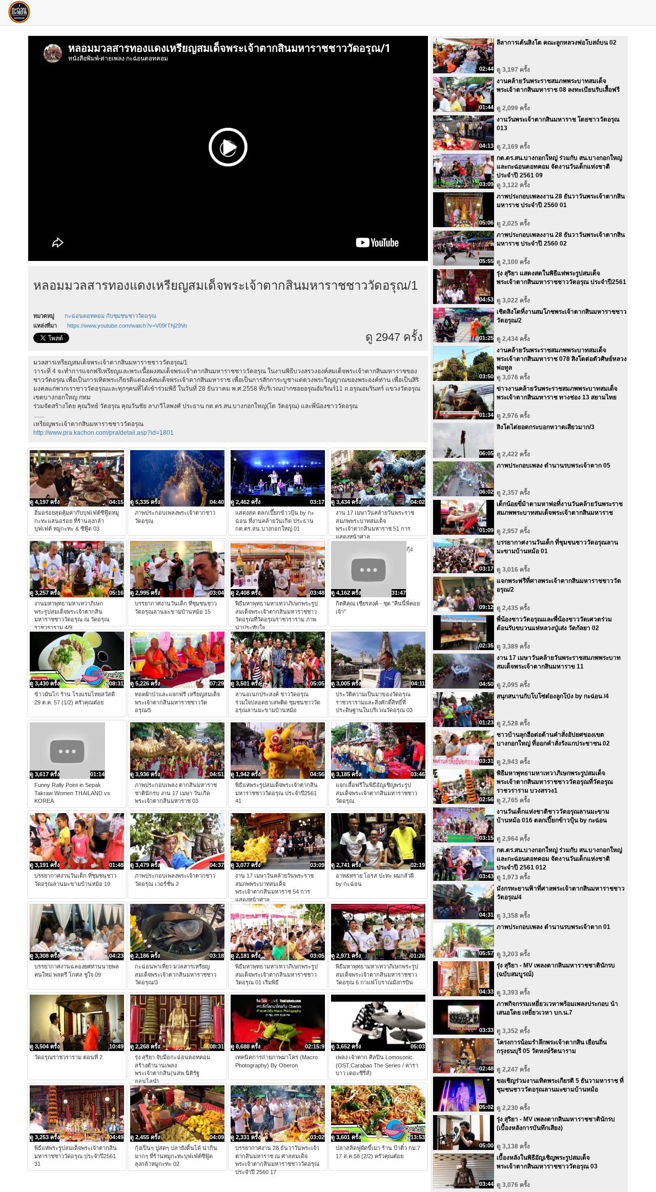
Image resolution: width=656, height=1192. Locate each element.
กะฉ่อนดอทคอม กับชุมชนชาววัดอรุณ (110, 316)
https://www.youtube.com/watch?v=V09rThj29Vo (127, 325)
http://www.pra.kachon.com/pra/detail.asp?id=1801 (103, 432)
